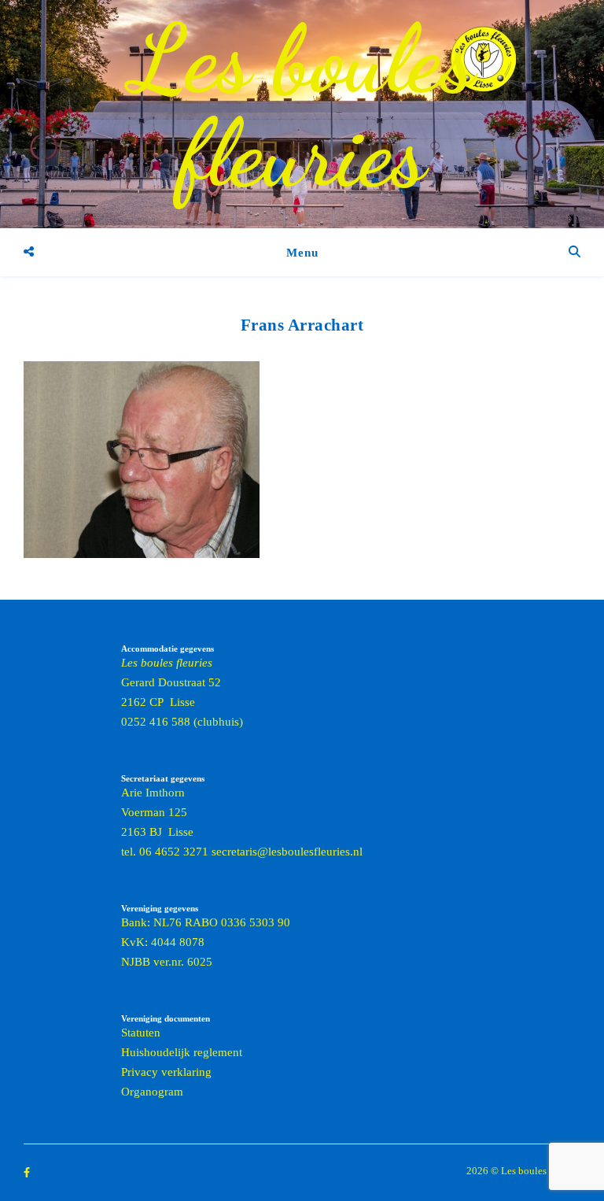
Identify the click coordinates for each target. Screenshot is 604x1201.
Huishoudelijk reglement (181, 1052)
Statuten (140, 1032)
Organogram (152, 1091)
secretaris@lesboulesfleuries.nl (287, 851)
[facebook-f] (27, 1172)
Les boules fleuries (302, 106)
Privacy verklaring (166, 1072)
